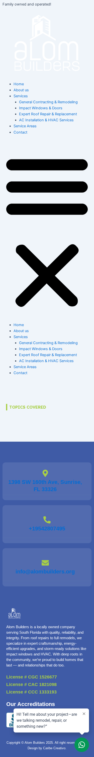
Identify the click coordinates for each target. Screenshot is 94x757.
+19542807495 (47, 528)
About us (21, 90)
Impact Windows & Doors (40, 108)
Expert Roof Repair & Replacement (48, 114)
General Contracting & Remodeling (48, 102)
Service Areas (25, 126)
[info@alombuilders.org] (45, 562)
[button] (47, 231)
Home (19, 84)
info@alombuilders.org (45, 571)
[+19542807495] (47, 519)
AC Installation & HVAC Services (46, 120)
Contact (20, 132)
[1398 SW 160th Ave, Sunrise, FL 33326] (45, 473)
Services (21, 96)
